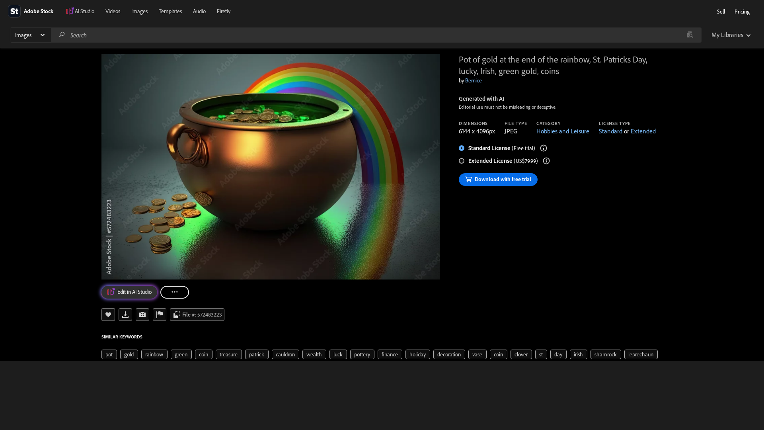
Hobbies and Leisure (562, 131)
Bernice (473, 80)
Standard (610, 131)
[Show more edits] (174, 292)
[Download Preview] (125, 314)
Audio (199, 11)
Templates (170, 11)
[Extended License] (546, 160)
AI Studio (84, 11)
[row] (109, 354)
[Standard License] (543, 148)
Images (139, 11)
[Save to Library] (108, 314)
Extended (643, 131)
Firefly (223, 11)
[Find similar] (690, 35)
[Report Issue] (159, 314)
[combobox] (376, 35)
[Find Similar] (142, 314)
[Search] (62, 34)
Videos (112, 11)
